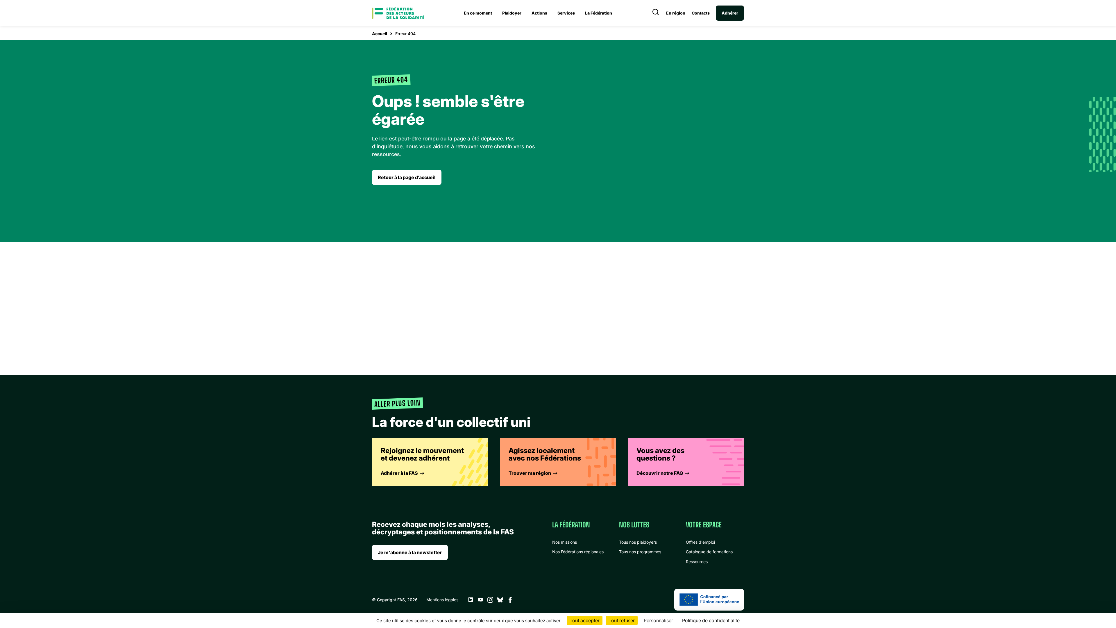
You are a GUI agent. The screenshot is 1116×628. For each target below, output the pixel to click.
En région (675, 13)
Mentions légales (442, 599)
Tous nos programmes (640, 551)
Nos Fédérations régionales (578, 551)
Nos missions (564, 542)
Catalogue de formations (709, 551)
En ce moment (478, 12)
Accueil (379, 33)
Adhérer (730, 12)
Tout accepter (585, 620)
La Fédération (598, 12)
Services (566, 12)
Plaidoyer (511, 12)
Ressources (697, 561)
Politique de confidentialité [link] (711, 620)
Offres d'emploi (700, 542)
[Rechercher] (655, 13)
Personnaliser (658, 620)
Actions (539, 12)
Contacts (701, 13)
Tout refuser (622, 620)
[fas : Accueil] (398, 13)
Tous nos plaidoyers (638, 542)
